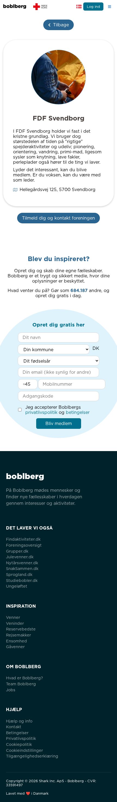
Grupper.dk (17, 551)
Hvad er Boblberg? (24, 678)
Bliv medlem (58, 423)
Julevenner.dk (19, 556)
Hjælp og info (19, 721)
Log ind (93, 7)
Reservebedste (21, 629)
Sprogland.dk (19, 574)
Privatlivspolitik (21, 738)
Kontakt (13, 726)
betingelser (78, 412)
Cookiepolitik (19, 744)
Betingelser (17, 732)
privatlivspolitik (41, 412)
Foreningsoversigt (24, 545)
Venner (13, 617)
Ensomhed (16, 641)
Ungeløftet (16, 586)
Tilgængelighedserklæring (32, 756)
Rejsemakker (18, 635)
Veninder (15, 623)
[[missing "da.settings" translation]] (79, 6)
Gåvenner (15, 646)
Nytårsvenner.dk (22, 562)
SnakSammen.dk (22, 568)
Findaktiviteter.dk (23, 539)
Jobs (10, 689)
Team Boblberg (21, 683)
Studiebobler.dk (22, 580)
